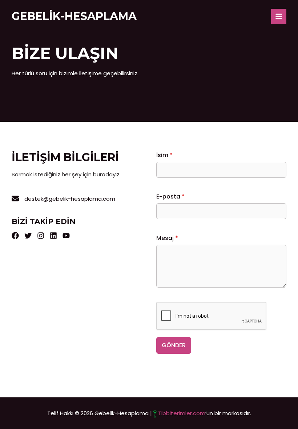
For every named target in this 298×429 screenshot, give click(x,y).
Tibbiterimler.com (181, 413)
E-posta (170, 196)
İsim (164, 155)
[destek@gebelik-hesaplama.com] (63, 199)
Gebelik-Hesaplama (74, 16)
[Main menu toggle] (279, 16)
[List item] (15, 235)
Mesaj (167, 238)
